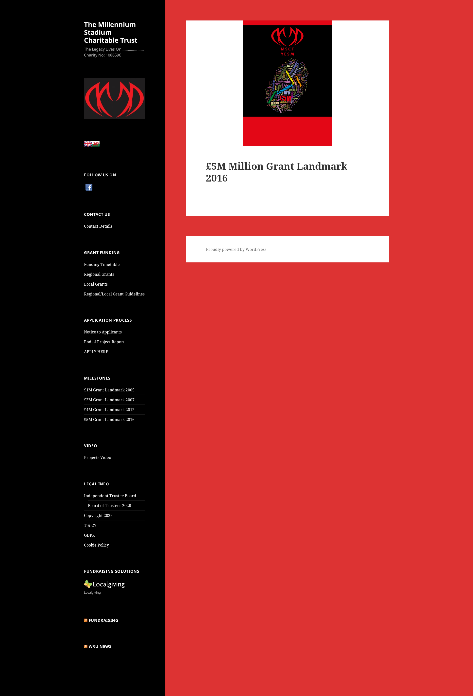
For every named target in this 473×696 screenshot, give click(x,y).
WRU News (100, 646)
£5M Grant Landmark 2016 (109, 419)
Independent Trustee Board (110, 495)
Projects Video (97, 457)
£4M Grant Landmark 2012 (109, 409)
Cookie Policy (96, 545)
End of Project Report (104, 342)
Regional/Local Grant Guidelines (114, 294)
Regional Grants (99, 274)
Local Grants (96, 284)
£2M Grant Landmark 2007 (109, 400)
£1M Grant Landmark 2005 (109, 390)
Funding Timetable (102, 264)
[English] (88, 145)
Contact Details (98, 226)
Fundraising (103, 620)
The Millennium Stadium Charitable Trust (110, 32)
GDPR (89, 535)
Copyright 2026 (98, 515)
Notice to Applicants (103, 332)
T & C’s (90, 525)
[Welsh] (96, 145)
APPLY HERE (96, 351)
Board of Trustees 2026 (109, 505)
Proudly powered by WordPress (236, 249)
